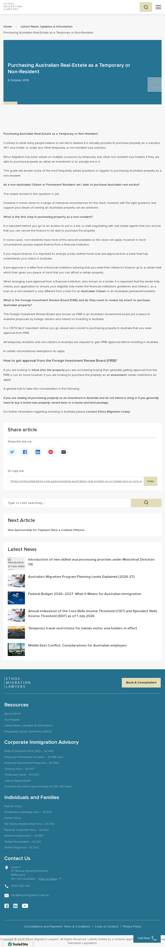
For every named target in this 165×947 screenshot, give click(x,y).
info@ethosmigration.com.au (30, 895)
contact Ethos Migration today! (108, 411)
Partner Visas (13, 806)
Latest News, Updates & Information (47, 26)
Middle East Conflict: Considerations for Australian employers (77, 645)
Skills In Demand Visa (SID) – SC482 (28, 751)
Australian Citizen (93, 291)
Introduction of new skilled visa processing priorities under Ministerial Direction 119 (91, 561)
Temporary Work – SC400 (21, 774)
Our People (12, 719)
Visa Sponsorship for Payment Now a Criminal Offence (46, 530)
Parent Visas (12, 818)
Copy (150, 481)
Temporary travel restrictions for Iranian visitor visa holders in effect (82, 628)
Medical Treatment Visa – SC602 (26, 830)
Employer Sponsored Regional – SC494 (31, 763)
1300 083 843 (20, 886)
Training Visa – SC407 (19, 769)
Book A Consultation (141, 682)
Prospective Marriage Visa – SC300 (28, 812)
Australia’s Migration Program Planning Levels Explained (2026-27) (81, 577)
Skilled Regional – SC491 (21, 847)
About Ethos (12, 713)
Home (7, 26)
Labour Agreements (17, 780)
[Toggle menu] (158, 7)
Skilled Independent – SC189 (23, 835)
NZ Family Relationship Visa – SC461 (29, 824)
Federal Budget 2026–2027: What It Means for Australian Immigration (84, 594)
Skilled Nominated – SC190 (22, 841)
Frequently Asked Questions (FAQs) (28, 731)
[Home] (12, 7)
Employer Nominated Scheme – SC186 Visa (33, 757)
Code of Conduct (106, 926)
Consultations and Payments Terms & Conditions (57, 926)
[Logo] (17, 682)
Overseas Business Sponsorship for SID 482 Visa (37, 786)
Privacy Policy (132, 926)
